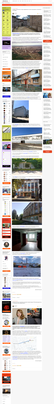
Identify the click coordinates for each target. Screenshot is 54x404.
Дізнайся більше (6, 311)
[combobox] (4, 93)
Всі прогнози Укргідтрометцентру (6, 96)
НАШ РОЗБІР (6, 194)
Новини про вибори (6, 288)
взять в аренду (22, 226)
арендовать (16, 124)
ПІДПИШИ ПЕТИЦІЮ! (6, 80)
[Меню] (9, 1)
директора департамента (24, 353)
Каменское (13, 368)
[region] (6, 95)
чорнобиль (18, 297)
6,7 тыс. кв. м (35, 279)
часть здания (25, 153)
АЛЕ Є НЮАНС (6, 248)
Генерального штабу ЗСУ (7, 35)
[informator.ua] (5, 1)
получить (25, 352)
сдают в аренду (22, 253)
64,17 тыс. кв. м (17, 279)
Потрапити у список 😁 (6, 371)
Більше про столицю (48, 151)
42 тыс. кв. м (26, 279)
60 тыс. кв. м (22, 279)
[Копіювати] (41, 13)
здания (15, 176)
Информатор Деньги (15, 33)
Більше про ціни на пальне (6, 166)
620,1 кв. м (14, 280)
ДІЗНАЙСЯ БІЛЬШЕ (6, 326)
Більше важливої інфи (47, 41)
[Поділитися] (39, 13)
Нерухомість (14, 297)
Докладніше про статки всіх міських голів (6, 183)
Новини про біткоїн (6, 343)
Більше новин (47, 89)
